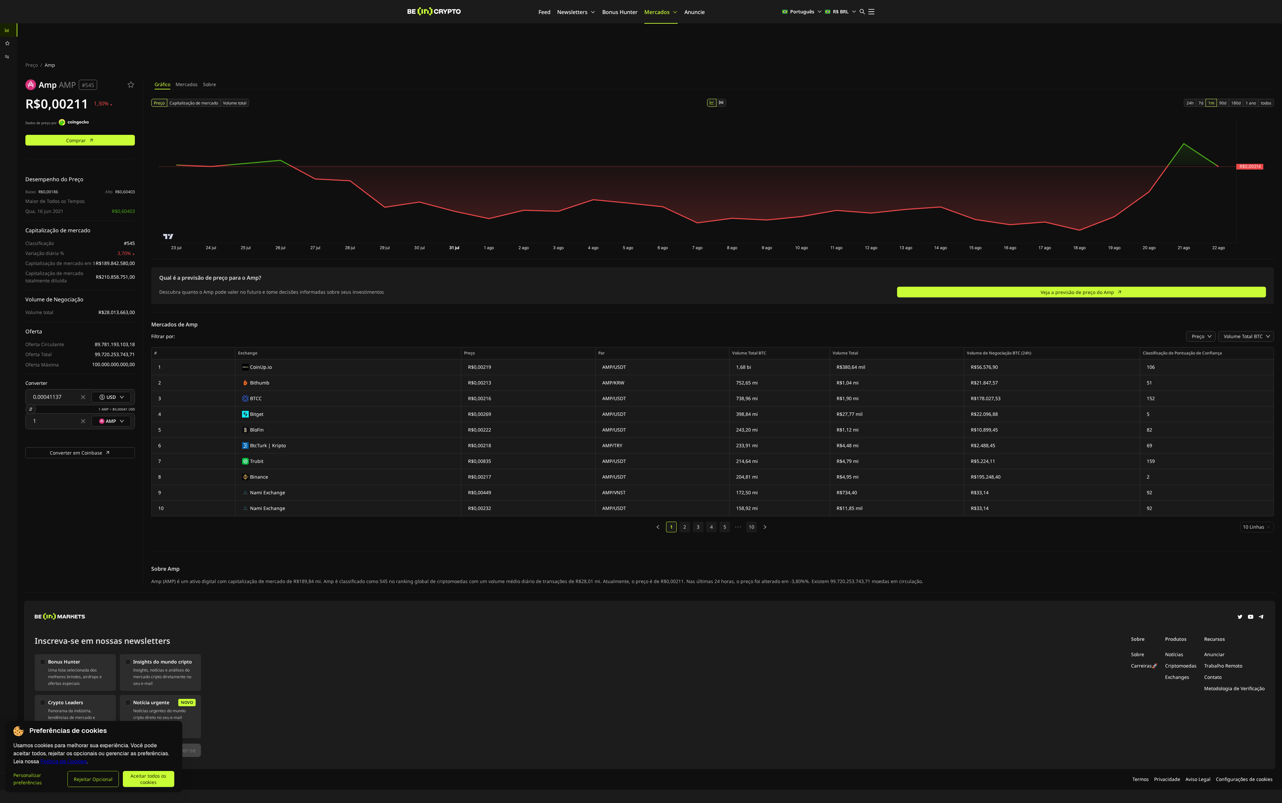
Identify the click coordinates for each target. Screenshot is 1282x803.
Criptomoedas (1181, 665)
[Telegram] (1261, 617)
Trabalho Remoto (1223, 665)
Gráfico (162, 84)
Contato (1213, 677)
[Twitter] (1240, 617)
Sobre (209, 84)
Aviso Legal (1198, 779)
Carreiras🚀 (1144, 665)
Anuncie (694, 12)
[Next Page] (765, 527)
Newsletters (572, 12)
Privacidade (1167, 779)
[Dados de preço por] (74, 123)
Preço (31, 65)
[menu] (8, 43)
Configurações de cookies (1244, 779)
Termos (1140, 779)
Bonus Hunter (620, 12)
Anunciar (1214, 654)
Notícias (1174, 654)
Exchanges (1177, 677)
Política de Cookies (63, 761)
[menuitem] (8, 30)
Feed (545, 12)
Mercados (657, 12)
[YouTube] (1250, 617)
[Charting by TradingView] (168, 236)
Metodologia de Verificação (1234, 688)
